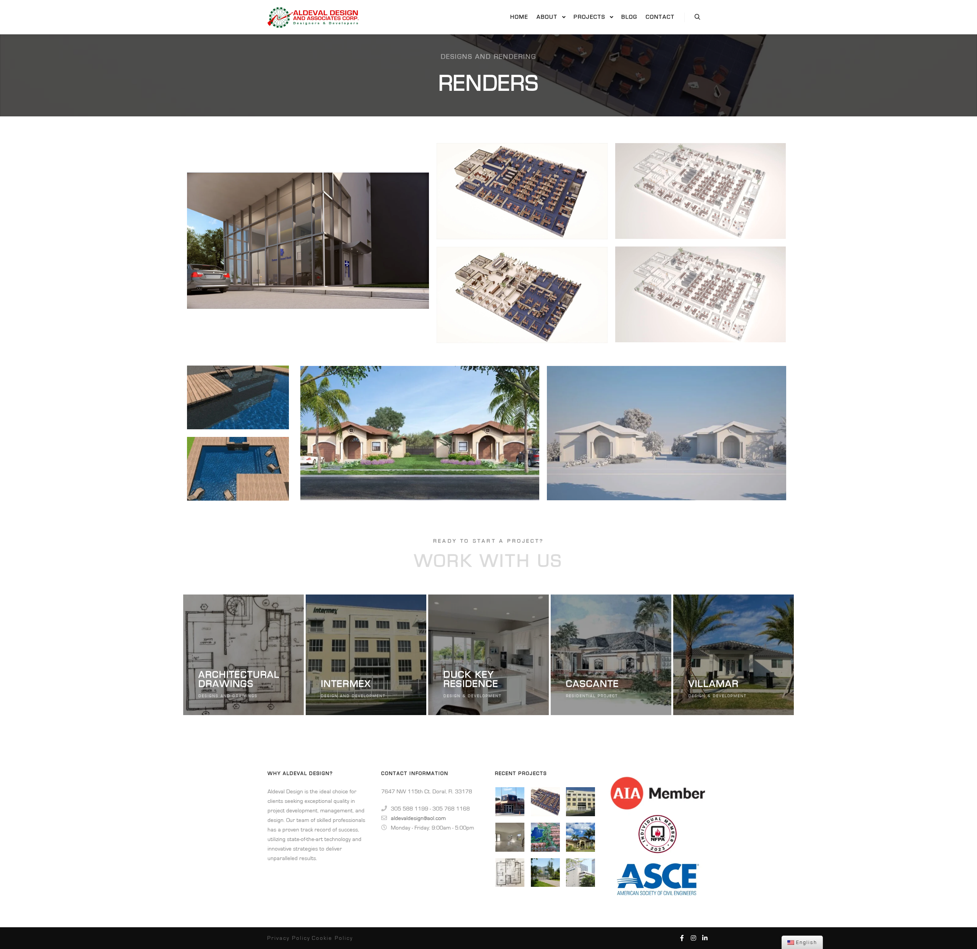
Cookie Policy (332, 938)
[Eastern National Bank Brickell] (580, 872)
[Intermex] (580, 801)
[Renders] (545, 801)
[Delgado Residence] (545, 872)
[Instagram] (693, 938)
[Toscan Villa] (545, 837)
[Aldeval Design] (315, 17)
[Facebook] (682, 938)
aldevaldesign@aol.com (418, 818)
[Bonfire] (509, 801)
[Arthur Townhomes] (509, 837)
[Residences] (580, 837)
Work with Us (488, 561)
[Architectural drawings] (509, 872)
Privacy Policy (288, 938)
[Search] (697, 17)
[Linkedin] (705, 938)
